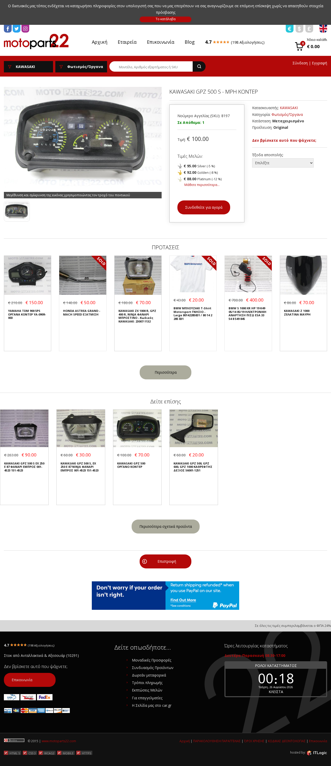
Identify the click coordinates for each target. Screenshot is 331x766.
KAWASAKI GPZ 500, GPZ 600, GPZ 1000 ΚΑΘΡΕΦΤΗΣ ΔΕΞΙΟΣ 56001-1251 (193, 467)
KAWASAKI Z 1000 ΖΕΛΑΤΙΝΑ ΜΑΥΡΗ (297, 312)
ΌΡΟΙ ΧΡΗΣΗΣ (254, 741)
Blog (190, 42)
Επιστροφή (166, 561)
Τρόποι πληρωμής (147, 682)
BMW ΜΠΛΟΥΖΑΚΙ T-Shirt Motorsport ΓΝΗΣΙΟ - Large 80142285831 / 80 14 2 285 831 (193, 313)
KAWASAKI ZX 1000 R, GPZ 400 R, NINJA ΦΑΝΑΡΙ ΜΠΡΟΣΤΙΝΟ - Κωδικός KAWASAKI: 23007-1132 (137, 316)
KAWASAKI (289, 107)
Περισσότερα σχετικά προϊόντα (165, 526)
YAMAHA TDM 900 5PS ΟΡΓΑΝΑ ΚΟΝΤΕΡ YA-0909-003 (27, 314)
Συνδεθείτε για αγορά (203, 207)
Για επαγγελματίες (147, 697)
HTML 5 (15, 753)
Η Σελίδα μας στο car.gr (151, 705)
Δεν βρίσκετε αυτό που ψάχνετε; (284, 140)
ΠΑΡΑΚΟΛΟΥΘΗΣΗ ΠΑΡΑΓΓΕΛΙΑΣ (217, 741)
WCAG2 (49, 753)
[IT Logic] (316, 752)
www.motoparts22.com (59, 741)
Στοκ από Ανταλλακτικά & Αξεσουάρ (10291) (41, 655)
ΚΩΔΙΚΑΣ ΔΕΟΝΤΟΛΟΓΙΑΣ (287, 741)
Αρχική (99, 42)
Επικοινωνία (160, 42)
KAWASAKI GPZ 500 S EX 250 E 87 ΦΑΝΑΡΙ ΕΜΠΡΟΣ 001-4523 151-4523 (24, 467)
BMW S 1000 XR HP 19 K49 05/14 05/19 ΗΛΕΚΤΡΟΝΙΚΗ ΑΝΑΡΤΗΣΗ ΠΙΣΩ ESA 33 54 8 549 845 (247, 313)
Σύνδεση (300, 63)
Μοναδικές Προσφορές (151, 660)
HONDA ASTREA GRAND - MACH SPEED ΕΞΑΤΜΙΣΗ (81, 312)
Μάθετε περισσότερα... (202, 185)
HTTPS (86, 753)
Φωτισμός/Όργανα (287, 114)
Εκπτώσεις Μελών (147, 690)
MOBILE (68, 753)
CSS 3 (32, 753)
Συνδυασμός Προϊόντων (153, 667)
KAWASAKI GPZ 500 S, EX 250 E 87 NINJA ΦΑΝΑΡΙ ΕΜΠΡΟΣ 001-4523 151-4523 (80, 467)
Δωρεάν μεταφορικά (149, 675)
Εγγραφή (319, 63)
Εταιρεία (127, 42)
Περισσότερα (166, 372)
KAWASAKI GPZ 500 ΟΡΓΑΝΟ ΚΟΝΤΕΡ (131, 465)
